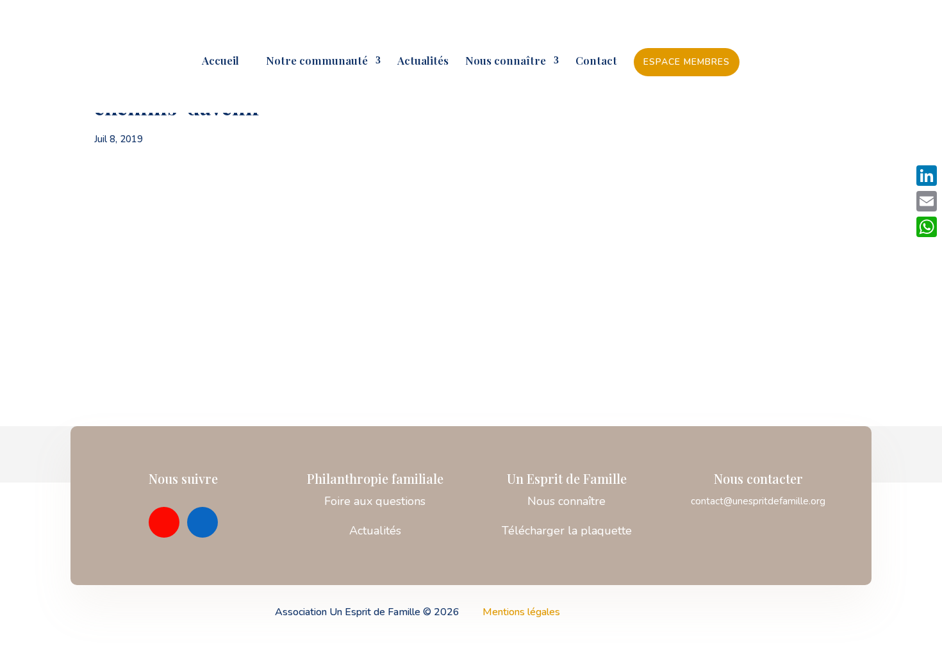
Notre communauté (312, 61)
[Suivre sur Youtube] (164, 522)
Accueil (220, 61)
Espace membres (686, 62)
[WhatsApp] (926, 227)
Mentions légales (521, 612)
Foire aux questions (375, 501)
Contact (596, 61)
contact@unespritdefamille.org (758, 501)
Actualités (423, 61)
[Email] (926, 201)
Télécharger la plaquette (567, 530)
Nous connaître (505, 61)
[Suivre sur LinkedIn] (202, 522)
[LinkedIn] (926, 175)
